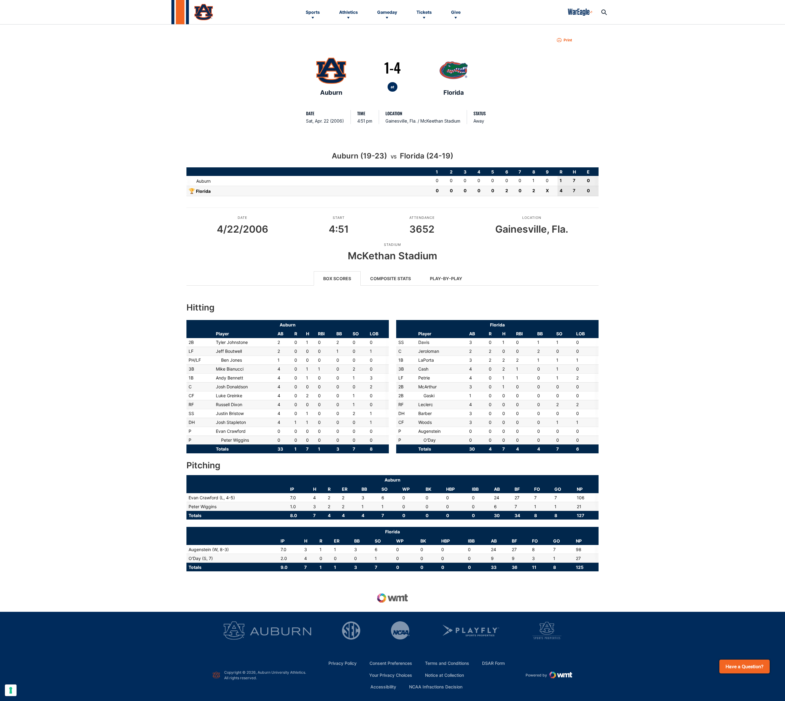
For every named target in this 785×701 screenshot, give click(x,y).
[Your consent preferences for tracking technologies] (11, 690)
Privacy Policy (342, 663)
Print (568, 40)
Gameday (387, 12)
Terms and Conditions (447, 663)
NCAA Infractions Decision (435, 686)
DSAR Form (493, 663)
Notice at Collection (444, 675)
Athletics (348, 12)
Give (456, 12)
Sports (313, 12)
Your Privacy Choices (390, 675)
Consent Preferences (391, 663)
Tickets (424, 12)
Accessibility (383, 686)
